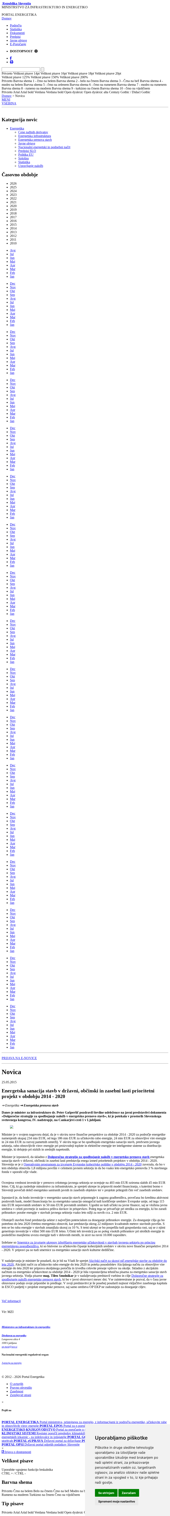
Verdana (39, 1512)
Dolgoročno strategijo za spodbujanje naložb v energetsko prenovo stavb (99, 1157)
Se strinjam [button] (106, 1493)
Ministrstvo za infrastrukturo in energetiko (26, 1326)
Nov (13, 287)
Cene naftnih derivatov (33, 132)
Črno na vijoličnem (67, 1494)
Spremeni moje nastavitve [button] (116, 1501)
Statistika (16, 29)
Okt (12, 291)
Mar (12, 269)
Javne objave (18, 40)
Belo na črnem (42, 1491)
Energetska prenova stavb (35, 139)
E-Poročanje (18, 44)
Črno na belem (23, 1491)
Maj (12, 261)
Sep (12, 295)
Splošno (23, 158)
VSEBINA (9, 103)
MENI (6, 99)
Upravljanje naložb (30, 166)
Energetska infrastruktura (34, 136)
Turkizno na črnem (41, 1494)
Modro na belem (81, 1491)
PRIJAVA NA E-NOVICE (19, 1058)
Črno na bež (61, 1491)
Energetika (17, 128)
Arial (16, 1512)
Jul (12, 254)
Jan (12, 276)
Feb (12, 273)
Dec (12, 283)
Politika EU (26, 154)
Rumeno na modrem (15, 1494)
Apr (12, 265)
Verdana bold (54, 1512)
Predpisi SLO (27, 151)
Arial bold (27, 1512)
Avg (13, 250)
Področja (16, 25)
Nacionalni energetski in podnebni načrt (44, 147)
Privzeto (7, 1491)
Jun (12, 258)
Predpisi (15, 36)
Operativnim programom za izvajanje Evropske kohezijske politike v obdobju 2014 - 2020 (83, 1164)
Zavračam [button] (129, 1493)
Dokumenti (17, 33)
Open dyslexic (73, 1512)
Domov (7, 18)
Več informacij (11, 1301)
